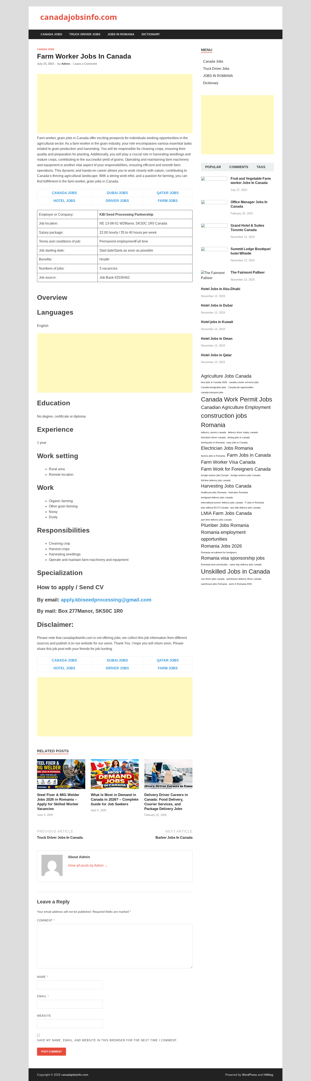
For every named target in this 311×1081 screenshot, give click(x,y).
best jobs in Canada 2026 (214, 382)
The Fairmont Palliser (248, 272)
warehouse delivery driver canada (243, 579)
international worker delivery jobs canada (222, 502)
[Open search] (272, 35)
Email (43, 996)
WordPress (249, 1074)
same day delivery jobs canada (245, 564)
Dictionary (151, 34)
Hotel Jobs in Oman (217, 338)
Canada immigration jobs (213, 387)
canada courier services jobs (244, 382)
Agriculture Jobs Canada (226, 376)
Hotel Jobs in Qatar (216, 355)
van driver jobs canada (212, 579)
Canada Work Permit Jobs (236, 399)
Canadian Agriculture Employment (236, 407)
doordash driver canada (213, 437)
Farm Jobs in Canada (249, 455)
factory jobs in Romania (213, 456)
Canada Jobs (51, 34)
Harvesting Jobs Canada (226, 486)
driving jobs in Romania (213, 442)
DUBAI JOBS (117, 193)
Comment (46, 920)
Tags (261, 167)
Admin (65, 63)
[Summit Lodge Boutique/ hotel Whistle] (214, 249)
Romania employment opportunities (223, 536)
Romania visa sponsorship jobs (233, 558)
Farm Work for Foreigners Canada (236, 469)
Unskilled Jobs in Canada (235, 571)
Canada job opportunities (240, 387)
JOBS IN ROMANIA (120, 34)
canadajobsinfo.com (78, 17)
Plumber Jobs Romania (225, 525)
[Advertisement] (115, 103)
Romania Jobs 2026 (221, 546)
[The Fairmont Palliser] (214, 273)
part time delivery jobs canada (216, 519)
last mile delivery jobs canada (245, 507)
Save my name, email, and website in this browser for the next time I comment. (107, 1040)
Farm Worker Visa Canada (228, 462)
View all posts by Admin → (88, 865)
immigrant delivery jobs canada (217, 497)
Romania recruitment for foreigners (219, 552)
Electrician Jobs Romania (227, 448)
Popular (213, 167)
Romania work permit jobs (214, 564)
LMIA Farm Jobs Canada (226, 513)
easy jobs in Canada (237, 442)
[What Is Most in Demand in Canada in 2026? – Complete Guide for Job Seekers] (115, 775)
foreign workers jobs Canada (245, 475)
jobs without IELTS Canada (214, 507)
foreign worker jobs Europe (215, 475)
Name (42, 976)
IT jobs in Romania (254, 502)
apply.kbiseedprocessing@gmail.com (106, 600)
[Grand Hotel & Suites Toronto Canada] (214, 226)
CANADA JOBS (64, 193)
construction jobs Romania (224, 420)
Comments (238, 167)
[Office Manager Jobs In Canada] (214, 202)
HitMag (268, 1074)
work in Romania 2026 (240, 584)
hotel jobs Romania (238, 492)
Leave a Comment (85, 63)
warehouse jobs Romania (214, 584)
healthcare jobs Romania (213, 492)
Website (44, 1015)
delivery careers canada (213, 432)
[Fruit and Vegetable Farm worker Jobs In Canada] (214, 179)
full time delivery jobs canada (215, 480)
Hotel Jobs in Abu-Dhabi (220, 289)
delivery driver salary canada (243, 432)
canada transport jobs (212, 392)
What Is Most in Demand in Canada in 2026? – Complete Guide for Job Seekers (114, 799)
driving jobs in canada (238, 437)
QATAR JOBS (168, 193)
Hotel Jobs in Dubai (217, 305)
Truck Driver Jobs (84, 34)
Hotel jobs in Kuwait (217, 322)
